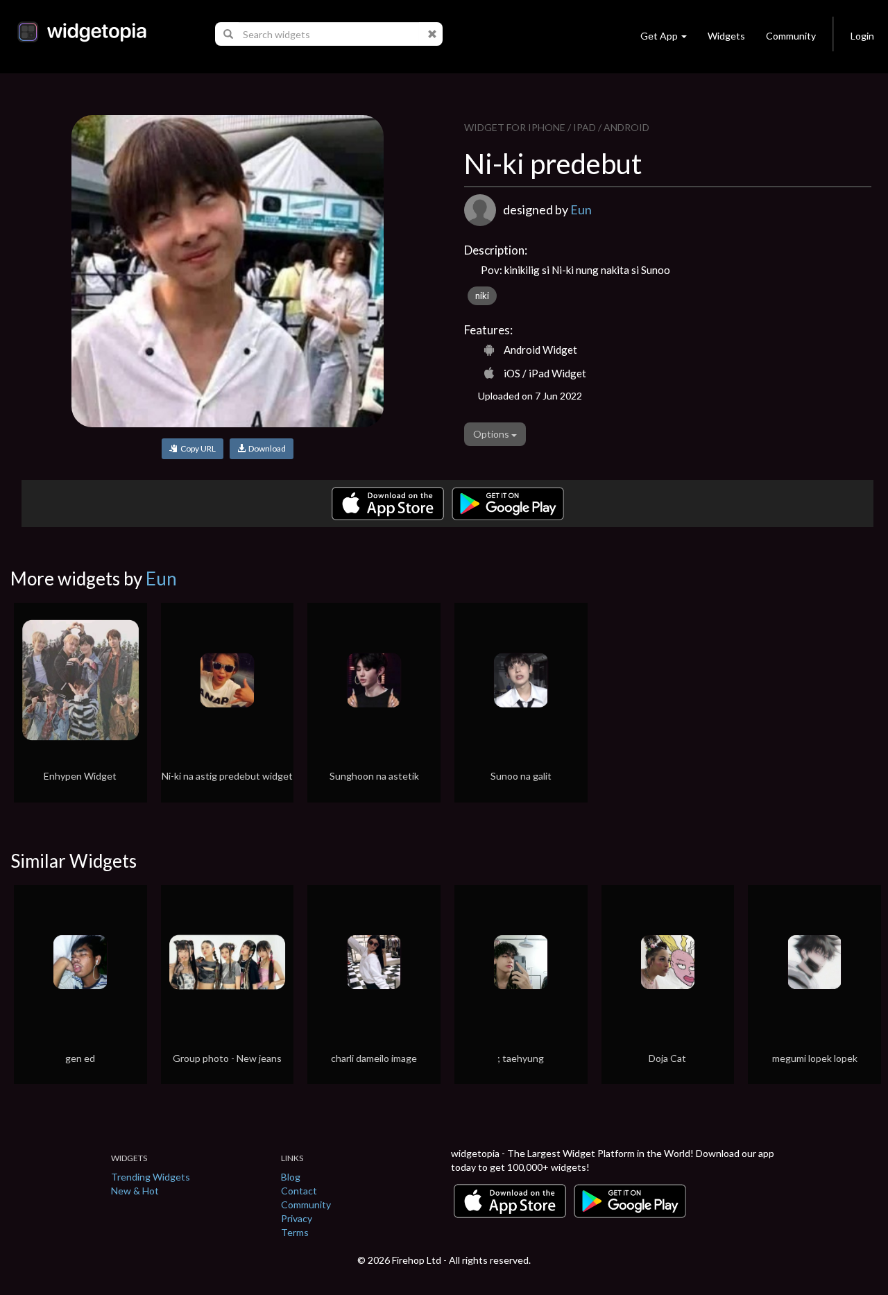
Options (492, 434)
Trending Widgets (150, 1177)
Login (862, 36)
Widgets (726, 36)
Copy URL (197, 448)
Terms (295, 1232)
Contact (299, 1191)
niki (482, 295)
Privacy (296, 1218)
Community (791, 36)
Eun (581, 209)
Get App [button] (659, 36)
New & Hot (135, 1191)
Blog (290, 1177)
